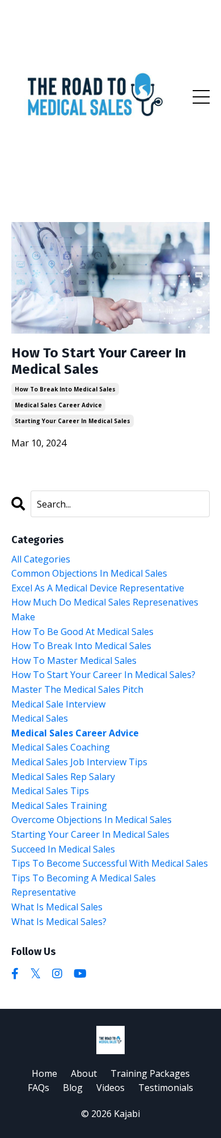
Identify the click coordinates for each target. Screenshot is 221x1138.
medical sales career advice (58, 405)
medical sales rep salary (63, 776)
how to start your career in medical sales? (103, 674)
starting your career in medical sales (72, 421)
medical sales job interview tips (79, 762)
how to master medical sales (74, 660)
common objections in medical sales (89, 573)
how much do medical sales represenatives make (104, 609)
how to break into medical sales (65, 389)
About (84, 1073)
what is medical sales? (59, 921)
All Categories (40, 559)
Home (44, 1073)
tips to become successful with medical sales (109, 863)
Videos (110, 1087)
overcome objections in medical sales (91, 819)
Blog (73, 1087)
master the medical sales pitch (77, 689)
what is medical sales (57, 907)
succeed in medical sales (63, 849)
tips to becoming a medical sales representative (83, 885)
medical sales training (59, 805)
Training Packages (150, 1073)
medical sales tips (50, 791)
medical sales (39, 718)
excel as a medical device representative (97, 588)
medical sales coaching (60, 747)
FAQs (38, 1087)
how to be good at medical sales (82, 631)
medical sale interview (58, 704)
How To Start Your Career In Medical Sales (98, 361)
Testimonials (165, 1087)
